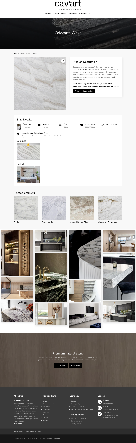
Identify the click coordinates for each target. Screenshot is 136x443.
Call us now (61, 365)
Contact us (75, 365)
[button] (63, 61)
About (56, 13)
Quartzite (46, 412)
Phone (106, 400)
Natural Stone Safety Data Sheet (35, 133)
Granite (45, 418)
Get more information (84, 91)
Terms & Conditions (77, 406)
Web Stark (57, 439)
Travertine (46, 406)
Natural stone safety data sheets (82, 409)
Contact (82, 13)
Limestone (46, 409)
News (64, 13)
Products (73, 13)
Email (105, 406)
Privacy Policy (19, 431)
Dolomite (22, 53)
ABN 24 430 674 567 (33, 431)
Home (48, 13)
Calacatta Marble (49, 404)
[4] (28, 159)
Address (107, 412)
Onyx (45, 401)
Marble (45, 420)
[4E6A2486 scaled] (28, 182)
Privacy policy (75, 404)
